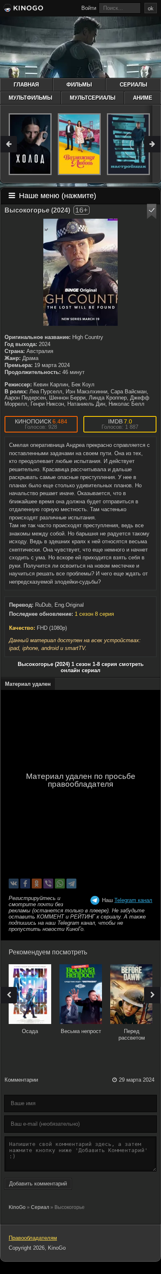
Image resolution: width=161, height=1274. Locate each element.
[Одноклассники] (37, 883)
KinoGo (17, 1207)
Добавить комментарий (38, 1183)
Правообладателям (33, 1238)
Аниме (142, 98)
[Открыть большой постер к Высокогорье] (80, 272)
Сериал (40, 1207)
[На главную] (22, 9)
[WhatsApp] (60, 883)
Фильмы (79, 85)
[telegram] (71, 883)
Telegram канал (133, 900)
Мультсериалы (93, 98)
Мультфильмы (30, 98)
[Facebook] (25, 883)
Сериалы (133, 85)
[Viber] (48, 883)
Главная (26, 85)
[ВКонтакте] (14, 883)
